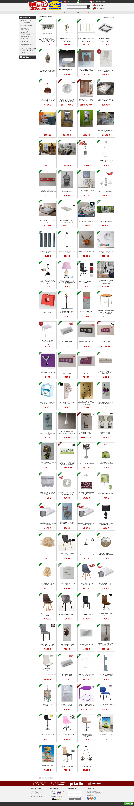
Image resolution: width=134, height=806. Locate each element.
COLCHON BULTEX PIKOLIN (86, 221)
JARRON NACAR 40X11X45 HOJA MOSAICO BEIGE (67, 493)
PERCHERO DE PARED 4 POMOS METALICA (67, 372)
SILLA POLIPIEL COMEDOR (86, 614)
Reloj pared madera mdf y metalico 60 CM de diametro (106, 554)
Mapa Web (33, 791)
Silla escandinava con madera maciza (47, 614)
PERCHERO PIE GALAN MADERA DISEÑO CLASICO (86, 433)
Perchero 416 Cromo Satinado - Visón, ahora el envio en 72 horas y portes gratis (86, 100)
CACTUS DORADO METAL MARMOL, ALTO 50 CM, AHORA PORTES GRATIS (67, 40)
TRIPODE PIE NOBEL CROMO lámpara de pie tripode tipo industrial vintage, (105, 282)
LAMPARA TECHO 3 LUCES (106, 191)
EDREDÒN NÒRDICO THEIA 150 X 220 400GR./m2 (48, 523)
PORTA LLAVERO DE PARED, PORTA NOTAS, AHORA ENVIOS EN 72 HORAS (86, 403)
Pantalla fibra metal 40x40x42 (47, 554)
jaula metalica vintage (67, 191)
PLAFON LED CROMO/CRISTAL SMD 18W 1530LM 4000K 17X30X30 (48, 493)
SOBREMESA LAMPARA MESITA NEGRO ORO (47, 463)
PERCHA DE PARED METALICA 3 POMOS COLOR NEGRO (86, 342)
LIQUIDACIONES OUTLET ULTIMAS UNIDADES (28, 35)
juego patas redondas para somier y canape (47, 251)
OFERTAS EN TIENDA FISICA (27, 51)
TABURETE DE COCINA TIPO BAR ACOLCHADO (47, 735)
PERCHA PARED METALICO (48, 372)
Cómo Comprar (35, 794)
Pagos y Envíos (35, 795)
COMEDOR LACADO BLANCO (105, 221)
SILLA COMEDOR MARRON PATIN (106, 614)
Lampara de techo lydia (86, 161)
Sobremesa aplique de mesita (86, 463)
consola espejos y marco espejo (86, 130)
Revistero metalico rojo (47, 312)
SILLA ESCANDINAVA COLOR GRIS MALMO (86, 584)
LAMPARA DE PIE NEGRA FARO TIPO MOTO (67, 251)
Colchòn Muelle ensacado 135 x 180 (47, 221)
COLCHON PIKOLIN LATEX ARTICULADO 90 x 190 (67, 221)
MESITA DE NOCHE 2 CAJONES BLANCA (67, 584)
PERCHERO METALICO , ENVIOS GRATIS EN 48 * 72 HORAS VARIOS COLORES (86, 40)
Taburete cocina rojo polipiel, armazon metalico (86, 312)
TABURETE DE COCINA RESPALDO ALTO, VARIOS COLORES (86, 735)
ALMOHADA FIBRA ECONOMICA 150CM (67, 675)
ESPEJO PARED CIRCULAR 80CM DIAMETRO (106, 251)
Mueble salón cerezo (48, 161)
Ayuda (63, 13)
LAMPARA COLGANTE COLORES (47, 705)
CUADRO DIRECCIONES (48, 765)
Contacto (71, 13)
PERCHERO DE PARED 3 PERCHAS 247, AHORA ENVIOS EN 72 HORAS (106, 373)
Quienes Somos (53, 13)
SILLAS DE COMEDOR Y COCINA (27, 44)
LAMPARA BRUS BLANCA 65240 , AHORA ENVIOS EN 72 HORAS (67, 433)
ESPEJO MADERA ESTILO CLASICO (86, 644)
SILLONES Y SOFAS (26, 25)
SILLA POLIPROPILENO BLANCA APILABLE (67, 705)
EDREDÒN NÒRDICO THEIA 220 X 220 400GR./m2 (106, 584)
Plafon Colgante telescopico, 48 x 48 (67, 70)
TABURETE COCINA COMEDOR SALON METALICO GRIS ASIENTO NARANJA (106, 312)
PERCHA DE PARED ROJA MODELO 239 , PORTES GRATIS (48, 191)
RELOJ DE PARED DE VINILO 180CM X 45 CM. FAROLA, (67, 312)
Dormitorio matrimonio (67, 161)
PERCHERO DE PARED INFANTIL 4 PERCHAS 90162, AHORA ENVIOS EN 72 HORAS (67, 463)
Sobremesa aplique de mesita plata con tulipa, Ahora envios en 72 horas (47, 433)
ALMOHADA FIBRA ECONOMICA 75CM (67, 342)
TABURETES (24, 41)
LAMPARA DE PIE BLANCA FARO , (106, 161)
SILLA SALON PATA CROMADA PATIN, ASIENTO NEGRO (67, 765)
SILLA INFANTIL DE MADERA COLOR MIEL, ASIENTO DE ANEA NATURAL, (67, 524)
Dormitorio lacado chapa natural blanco (106, 130)
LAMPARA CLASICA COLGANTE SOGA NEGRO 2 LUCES (86, 765)
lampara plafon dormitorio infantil (86, 251)
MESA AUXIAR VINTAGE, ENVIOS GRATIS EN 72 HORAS (86, 70)
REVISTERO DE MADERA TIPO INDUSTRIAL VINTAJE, (47, 402)
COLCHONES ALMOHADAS (25, 28)
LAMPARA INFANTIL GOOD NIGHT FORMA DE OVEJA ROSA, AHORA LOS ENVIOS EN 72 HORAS (67, 282)
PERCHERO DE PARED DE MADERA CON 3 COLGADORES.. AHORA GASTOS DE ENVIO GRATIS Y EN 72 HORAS (47, 40)
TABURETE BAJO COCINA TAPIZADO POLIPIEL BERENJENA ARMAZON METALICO (47, 342)
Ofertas (79, 13)
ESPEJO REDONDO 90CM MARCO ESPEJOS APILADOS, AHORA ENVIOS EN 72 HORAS (67, 100)
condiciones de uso (76, 796)
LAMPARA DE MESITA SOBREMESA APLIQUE (106, 433)
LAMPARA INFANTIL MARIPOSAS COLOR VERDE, (106, 463)
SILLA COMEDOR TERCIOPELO (67, 614)
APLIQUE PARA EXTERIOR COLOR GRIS (67, 402)
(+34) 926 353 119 (95, 792)
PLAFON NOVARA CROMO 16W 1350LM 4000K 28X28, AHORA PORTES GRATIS (106, 40)
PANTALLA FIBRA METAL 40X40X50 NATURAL (47, 584)
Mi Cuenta (100, 5)
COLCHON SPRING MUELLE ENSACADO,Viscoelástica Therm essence (106, 100)
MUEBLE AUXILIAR (26, 23)
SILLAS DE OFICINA (26, 20)
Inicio (44, 13)
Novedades (88, 13)
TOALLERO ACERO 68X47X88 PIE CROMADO (86, 675)
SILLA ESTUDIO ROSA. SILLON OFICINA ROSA (67, 735)
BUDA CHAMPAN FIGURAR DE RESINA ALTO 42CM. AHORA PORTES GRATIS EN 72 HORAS (48, 70)
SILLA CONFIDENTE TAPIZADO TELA (106, 705)
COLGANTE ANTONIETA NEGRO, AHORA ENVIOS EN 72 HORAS (47, 282)
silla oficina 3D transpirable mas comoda (86, 281)
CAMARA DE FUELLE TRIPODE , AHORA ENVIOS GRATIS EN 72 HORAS (106, 70)
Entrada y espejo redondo (67, 130)
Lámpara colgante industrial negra (86, 554)
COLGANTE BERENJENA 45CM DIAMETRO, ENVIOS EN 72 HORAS (86, 493)
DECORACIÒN (25, 32)
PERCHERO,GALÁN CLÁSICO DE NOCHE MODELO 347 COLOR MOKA (105, 645)
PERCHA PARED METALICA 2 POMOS (86, 372)
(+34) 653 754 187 (96, 794)
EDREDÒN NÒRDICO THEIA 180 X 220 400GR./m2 (86, 523)
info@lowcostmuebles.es (92, 795)
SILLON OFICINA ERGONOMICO (47, 675)
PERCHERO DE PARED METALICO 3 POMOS (105, 342)
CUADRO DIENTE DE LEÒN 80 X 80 (86, 191)
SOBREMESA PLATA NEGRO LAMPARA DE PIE (106, 523)
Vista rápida (48, 28)
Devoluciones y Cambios (38, 796)
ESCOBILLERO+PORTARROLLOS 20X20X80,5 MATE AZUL (106, 675)
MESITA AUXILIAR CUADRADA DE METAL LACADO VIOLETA (86, 705)
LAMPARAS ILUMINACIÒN (28, 48)
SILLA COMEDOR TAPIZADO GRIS (67, 554)
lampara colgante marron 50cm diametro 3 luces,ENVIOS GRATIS (47, 100)
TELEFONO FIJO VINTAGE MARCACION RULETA (67, 644)
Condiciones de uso (36, 792)
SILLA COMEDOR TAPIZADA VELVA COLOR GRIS (47, 644)
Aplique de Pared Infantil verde (105, 493)
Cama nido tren (47, 130)
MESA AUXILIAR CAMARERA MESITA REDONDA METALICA (105, 402)
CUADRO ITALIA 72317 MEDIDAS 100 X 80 (106, 735)
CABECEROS (24, 39)
